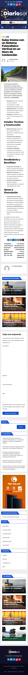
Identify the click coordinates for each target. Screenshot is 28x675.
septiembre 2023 (7, 541)
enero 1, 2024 (8, 638)
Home (5, 671)
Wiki (7, 36)
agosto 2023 (6, 545)
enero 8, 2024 (8, 591)
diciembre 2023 (7, 530)
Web (4, 393)
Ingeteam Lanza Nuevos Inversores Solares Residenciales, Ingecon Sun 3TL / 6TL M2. (8, 249)
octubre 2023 (6, 537)
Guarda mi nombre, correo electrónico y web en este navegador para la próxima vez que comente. (14, 407)
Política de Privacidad (12, 671)
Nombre (5, 375)
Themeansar (14, 668)
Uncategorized (6, 563)
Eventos (5, 555)
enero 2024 (6, 526)
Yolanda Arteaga (13, 59)
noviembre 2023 (7, 533)
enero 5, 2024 (8, 606)
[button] (22, 27)
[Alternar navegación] (13, 27)
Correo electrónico (8, 384)
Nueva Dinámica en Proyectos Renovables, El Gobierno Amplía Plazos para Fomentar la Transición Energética (14, 467)
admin (14, 308)
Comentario (6, 345)
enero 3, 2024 (8, 622)
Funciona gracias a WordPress (10, 666)
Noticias (4, 36)
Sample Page (21, 671)
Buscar (4, 422)
